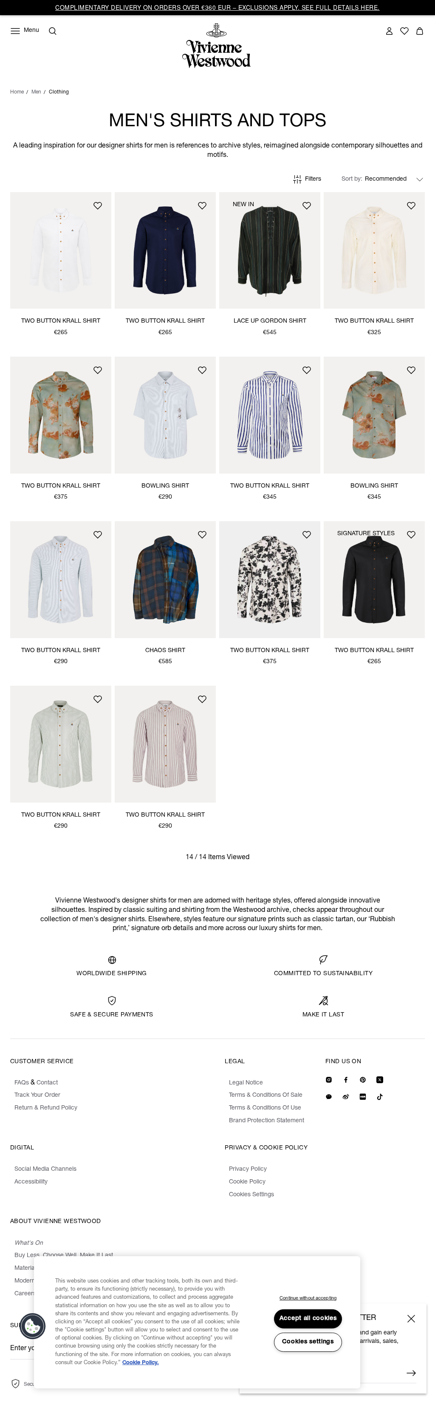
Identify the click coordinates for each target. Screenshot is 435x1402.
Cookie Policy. (140, 1363)
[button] (32, 1326)
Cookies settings (308, 1342)
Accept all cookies (308, 1319)
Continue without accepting (308, 1298)
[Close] (411, 1319)
